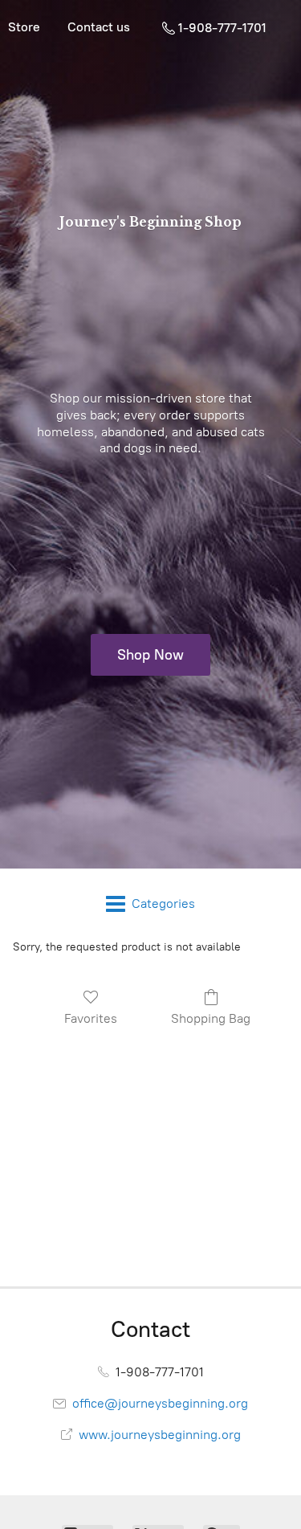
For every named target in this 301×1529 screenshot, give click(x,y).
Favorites (90, 1018)
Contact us (98, 27)
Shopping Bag (210, 1018)
